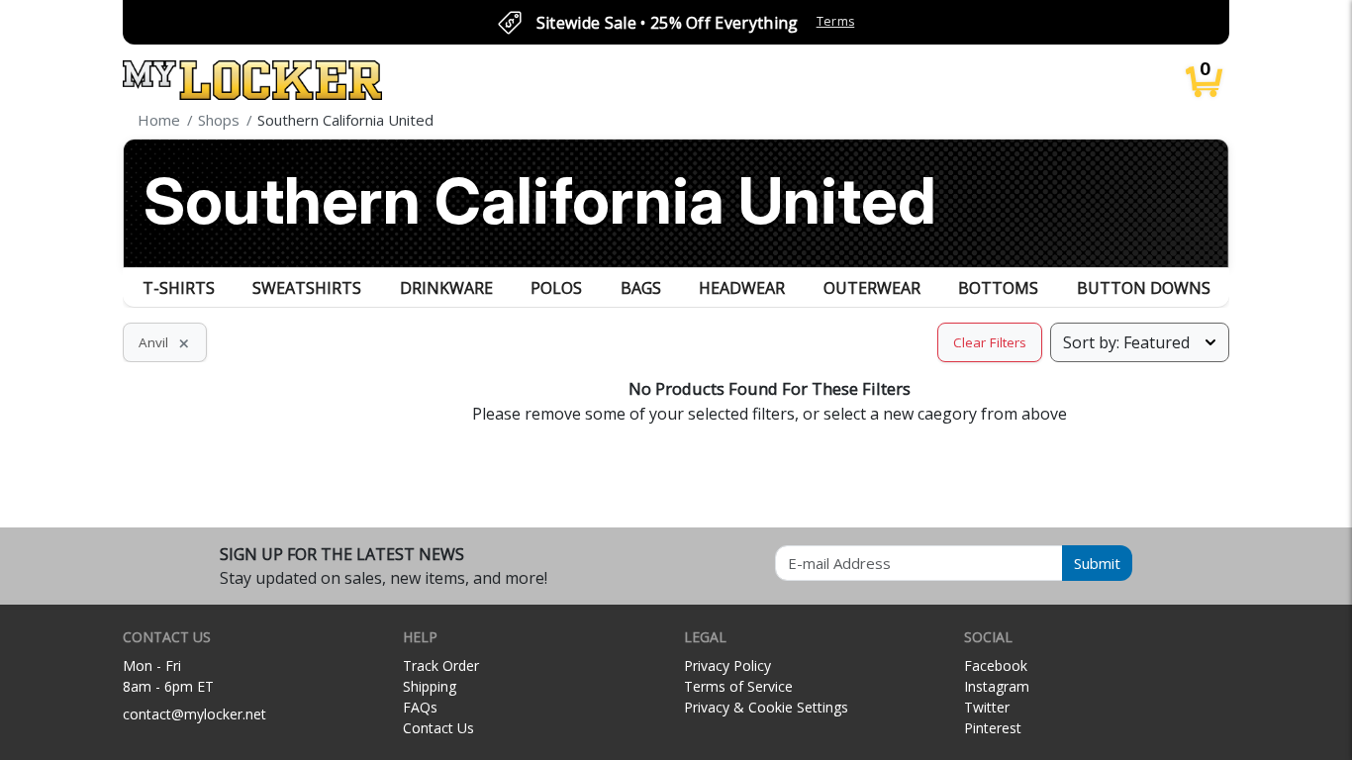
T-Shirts (179, 288)
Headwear (742, 288)
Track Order (441, 665)
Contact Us (438, 727)
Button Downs (1143, 288)
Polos (556, 288)
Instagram (996, 686)
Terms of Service (738, 686)
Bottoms (998, 288)
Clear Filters (989, 342)
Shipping (429, 686)
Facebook (995, 665)
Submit (1097, 563)
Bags (641, 288)
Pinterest (992, 727)
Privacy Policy (727, 665)
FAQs (420, 707)
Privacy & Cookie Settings (766, 707)
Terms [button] (836, 21)
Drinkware (446, 288)
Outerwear (871, 288)
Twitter (987, 707)
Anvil (165, 342)
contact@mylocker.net (194, 714)
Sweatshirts (306, 288)
